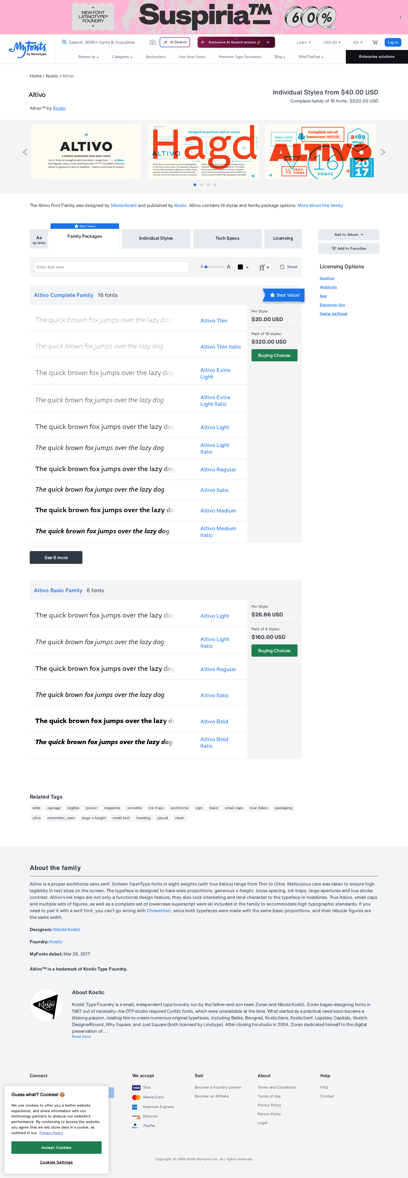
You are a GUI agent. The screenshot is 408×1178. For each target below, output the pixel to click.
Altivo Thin (213, 320)
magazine (112, 808)
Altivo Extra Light (215, 373)
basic (213, 808)
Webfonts (328, 287)
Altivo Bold (214, 721)
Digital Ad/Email (333, 313)
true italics (259, 808)
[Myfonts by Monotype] (28, 49)
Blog (278, 57)
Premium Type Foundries (240, 56)
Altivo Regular (218, 469)
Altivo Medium (218, 510)
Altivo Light (214, 427)
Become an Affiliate (212, 1096)
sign (199, 808)
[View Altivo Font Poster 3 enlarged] (320, 151)
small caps (234, 808)
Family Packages (84, 236)
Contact (327, 1096)
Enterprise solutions (377, 56)
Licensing (283, 238)
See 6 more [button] (56, 557)
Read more (81, 1036)
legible (73, 808)
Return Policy (269, 1114)
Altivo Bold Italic (214, 742)
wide (36, 808)
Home (36, 75)
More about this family (320, 205)
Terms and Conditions (277, 1087)
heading (143, 818)
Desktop (327, 278)
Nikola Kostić (124, 205)
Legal (262, 1123)
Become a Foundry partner (218, 1087)
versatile (134, 808)
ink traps (156, 808)
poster (91, 808)
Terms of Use (269, 1096)
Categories (120, 57)
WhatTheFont (309, 57)
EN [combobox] (356, 42)
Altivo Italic (214, 490)
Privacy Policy (269, 1105)
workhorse (179, 808)
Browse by (87, 57)
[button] (401, 17)
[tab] (195, 184)
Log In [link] (393, 42)
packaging (283, 808)
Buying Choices (274, 355)
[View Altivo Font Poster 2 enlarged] (203, 151)
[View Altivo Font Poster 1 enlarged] (86, 151)
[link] (63, 42)
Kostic (52, 75)
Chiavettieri (159, 910)
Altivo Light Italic (214, 448)
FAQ (324, 1087)
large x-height (94, 818)
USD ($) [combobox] (330, 42)
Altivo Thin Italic (220, 347)
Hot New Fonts (192, 56)
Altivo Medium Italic (218, 531)
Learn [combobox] (302, 42)
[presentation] (25, 152)
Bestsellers (156, 56)
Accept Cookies (56, 1147)
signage (54, 808)
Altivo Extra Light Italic (215, 400)
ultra (36, 818)
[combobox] (124, 42)
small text (121, 818)
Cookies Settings (56, 1162)
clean (179, 818)
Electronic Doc (332, 304)
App (323, 296)
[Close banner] (268, 42)
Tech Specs (227, 238)
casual (162, 818)
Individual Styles (156, 238)
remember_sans (61, 818)
